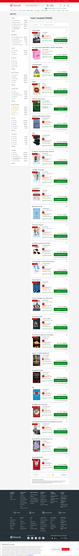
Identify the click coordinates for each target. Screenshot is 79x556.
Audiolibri (12, 528)
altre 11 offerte (64, 94)
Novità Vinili (22, 526)
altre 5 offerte (64, 239)
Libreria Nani (15, 154)
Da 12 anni (15, 142)
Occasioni (15, 54)
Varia (14, 98)
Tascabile (15, 122)
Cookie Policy (30, 554)
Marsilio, (43, 85)
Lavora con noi (13, 499)
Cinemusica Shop (16, 156)
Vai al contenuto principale (15, 1)
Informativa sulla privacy (54, 502)
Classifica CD (22, 523)
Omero (44, 83)
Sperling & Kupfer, (45, 442)
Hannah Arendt (46, 423)
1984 (33, 387)
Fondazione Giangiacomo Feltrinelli (63, 501)
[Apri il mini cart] (64, 5)
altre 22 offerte (64, 43)
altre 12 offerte (64, 453)
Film (31, 520)
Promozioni (15, 50)
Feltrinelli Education (64, 504)
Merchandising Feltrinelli (63, 522)
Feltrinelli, (43, 265)
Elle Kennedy (45, 49)
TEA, (43, 283)
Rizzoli (14, 82)
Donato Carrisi (46, 372)
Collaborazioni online (34, 501)
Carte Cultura (22, 501)
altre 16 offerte (64, 366)
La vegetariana (36, 188)
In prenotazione (16, 39)
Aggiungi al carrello (61, 40)
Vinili (21, 525)
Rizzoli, (43, 34)
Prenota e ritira (23, 497)
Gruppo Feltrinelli (64, 495)
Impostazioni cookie (56, 549)
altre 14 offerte (64, 294)
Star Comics (15, 78)
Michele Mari (45, 66)
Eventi (54, 1)
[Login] (68, 5)
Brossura (14, 120)
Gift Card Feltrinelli (23, 499)
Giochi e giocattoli (43, 520)
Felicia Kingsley (46, 208)
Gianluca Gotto (46, 336)
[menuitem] (11, 10)
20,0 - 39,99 (15, 66)
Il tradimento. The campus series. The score (43, 151)
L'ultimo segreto (36, 30)
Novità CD (22, 521)
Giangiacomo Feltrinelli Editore (63, 498)
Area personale (43, 495)
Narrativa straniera (16, 20)
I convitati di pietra (37, 64)
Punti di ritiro (49, 1)
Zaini (51, 523)
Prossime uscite (16, 42)
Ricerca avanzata (52, 5)
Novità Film (32, 521)
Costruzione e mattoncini (43, 522)
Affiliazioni (32, 496)
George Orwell (46, 389)
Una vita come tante (37, 316)
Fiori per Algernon (36, 280)
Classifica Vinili (23, 528)
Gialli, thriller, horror (17, 26)
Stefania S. (45, 441)
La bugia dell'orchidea (37, 370)
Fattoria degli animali (37, 457)
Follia (33, 133)
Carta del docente (23, 502)
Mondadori (15, 75)
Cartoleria (52, 520)
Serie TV (31, 526)
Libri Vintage (12, 525)
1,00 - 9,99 (15, 61)
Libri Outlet (12, 521)
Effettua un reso (43, 499)
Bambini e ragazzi (16, 22)
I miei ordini (42, 497)
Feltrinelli (14, 80)
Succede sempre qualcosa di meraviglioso (43, 335)
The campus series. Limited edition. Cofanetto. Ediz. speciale (47, 47)
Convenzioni (58, 1)
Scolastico (15, 128)
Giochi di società (43, 526)
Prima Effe (32, 503)
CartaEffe (35, 1)
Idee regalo (63, 520)
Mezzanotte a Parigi (37, 206)
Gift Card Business (33, 498)
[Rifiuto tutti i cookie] (77, 549)
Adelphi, (43, 119)
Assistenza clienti (66, 1)
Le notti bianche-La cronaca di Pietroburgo (43, 261)
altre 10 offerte (64, 275)
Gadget (62, 526)
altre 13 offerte (64, 400)
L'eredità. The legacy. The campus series (42, 298)
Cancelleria (53, 525)
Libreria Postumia (16, 160)
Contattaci (42, 502)
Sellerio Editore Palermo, (46, 320)
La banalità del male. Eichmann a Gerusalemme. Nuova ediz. (47, 421)
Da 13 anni (15, 144)
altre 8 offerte (64, 60)
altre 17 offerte (64, 147)
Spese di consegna (44, 504)
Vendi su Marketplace (34, 499)
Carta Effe (22, 495)
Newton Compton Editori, (46, 51)
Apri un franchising (33, 494)
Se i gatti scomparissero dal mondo (41, 243)
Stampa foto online (24, 508)
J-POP (14, 91)
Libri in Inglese (12, 523)
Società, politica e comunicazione (16, 28)
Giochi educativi (43, 524)
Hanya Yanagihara (47, 318)
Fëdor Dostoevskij (46, 263)
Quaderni (52, 528)
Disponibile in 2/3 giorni (17, 40)
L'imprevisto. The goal (37, 225)
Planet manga (16, 93)
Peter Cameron (46, 118)
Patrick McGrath (46, 135)
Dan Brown (45, 32)
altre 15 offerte (64, 129)
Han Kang (45, 190)
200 (53, 474)
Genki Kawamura (46, 245)
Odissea (34, 81)
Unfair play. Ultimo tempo (38, 99)
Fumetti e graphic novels (18, 24)
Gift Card (40, 1)
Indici (21, 506)
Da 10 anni (15, 138)
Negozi (44, 1)
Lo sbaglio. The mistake (38, 170)
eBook (11, 526)
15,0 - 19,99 (15, 65)
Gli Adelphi (15, 96)
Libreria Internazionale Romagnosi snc (17, 159)
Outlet (14, 52)
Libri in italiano (12, 520)
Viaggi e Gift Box (64, 524)
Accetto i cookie (65, 549)
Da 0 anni (15, 136)
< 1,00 (14, 60)
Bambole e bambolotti (42, 528)
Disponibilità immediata (17, 37)
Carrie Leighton (46, 101)
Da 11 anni (15, 140)
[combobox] (37, 5)
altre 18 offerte (64, 349)
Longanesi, (44, 374)
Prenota (61, 109)
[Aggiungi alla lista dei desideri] (66, 30)
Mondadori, (44, 338)
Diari (51, 521)
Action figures (43, 530)
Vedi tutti (13, 30)
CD (20, 520)
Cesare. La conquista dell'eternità (40, 353)
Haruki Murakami (46, 406)
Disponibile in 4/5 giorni (17, 44)
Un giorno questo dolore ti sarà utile (41, 116)
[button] (47, 5)
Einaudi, (43, 68)
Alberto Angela (46, 355)
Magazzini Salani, (45, 102)
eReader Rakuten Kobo (64, 528)
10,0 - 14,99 (15, 63)
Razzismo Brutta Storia (64, 507)
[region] (39, 549)
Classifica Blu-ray (33, 525)
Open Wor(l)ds (53, 526)
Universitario (15, 126)
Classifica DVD (33, 523)
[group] (54, 8)
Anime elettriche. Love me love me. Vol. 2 (42, 439)
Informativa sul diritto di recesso (55, 499)
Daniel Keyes (45, 282)
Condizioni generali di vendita (54, 496)
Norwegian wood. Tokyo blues (39, 404)
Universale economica (17, 94)
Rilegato (14, 124)
